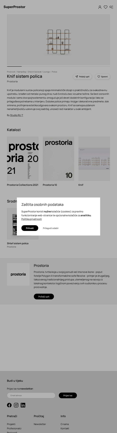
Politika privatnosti (31, 219)
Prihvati (30, 228)
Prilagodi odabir (51, 228)
